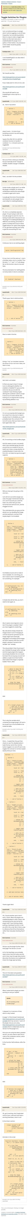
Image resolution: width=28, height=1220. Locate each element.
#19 (25, 987)
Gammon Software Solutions (8, 1)
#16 (3, 912)
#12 (25, 410)
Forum (19, 1)
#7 (3, 208)
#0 (3, 28)
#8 (25, 239)
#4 (25, 156)
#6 (25, 184)
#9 (3, 295)
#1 (25, 54)
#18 (3, 969)
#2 (25, 70)
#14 (25, 487)
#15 (3, 737)
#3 (25, 101)
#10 (25, 331)
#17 (25, 943)
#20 (3, 1110)
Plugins (10, 3)
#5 (3, 173)
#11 (3, 377)
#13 (3, 436)
